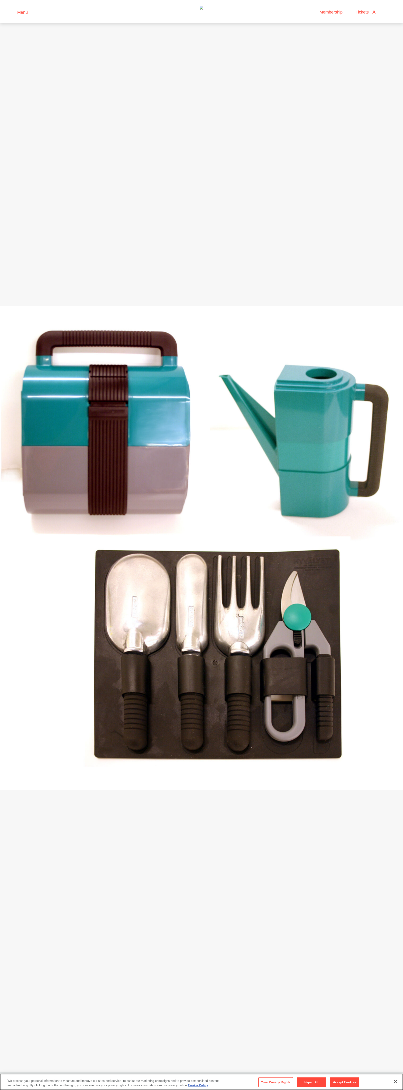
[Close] (395, 1081)
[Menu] (11, 12)
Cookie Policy (198, 1085)
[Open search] (384, 12)
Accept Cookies (344, 1082)
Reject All (311, 1082)
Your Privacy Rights (275, 1082)
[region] (201, 1082)
